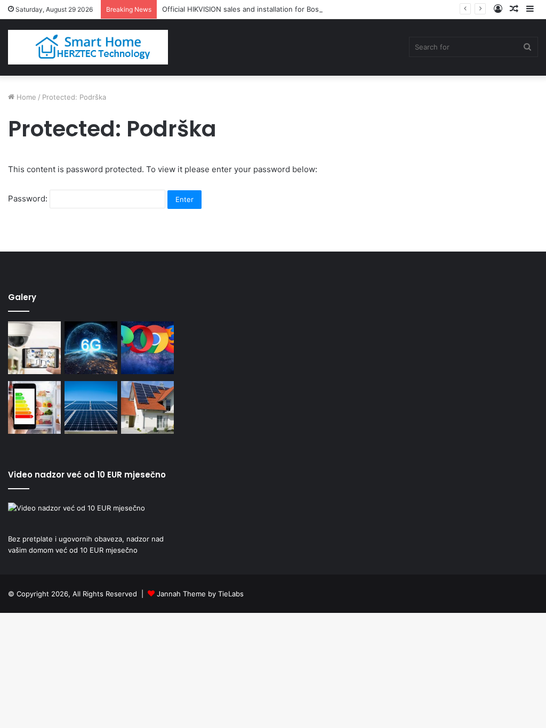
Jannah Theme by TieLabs (200, 593)
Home (25, 97)
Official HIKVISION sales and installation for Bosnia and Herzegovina (274, 9)
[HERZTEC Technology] (88, 47)
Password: (29, 198)
